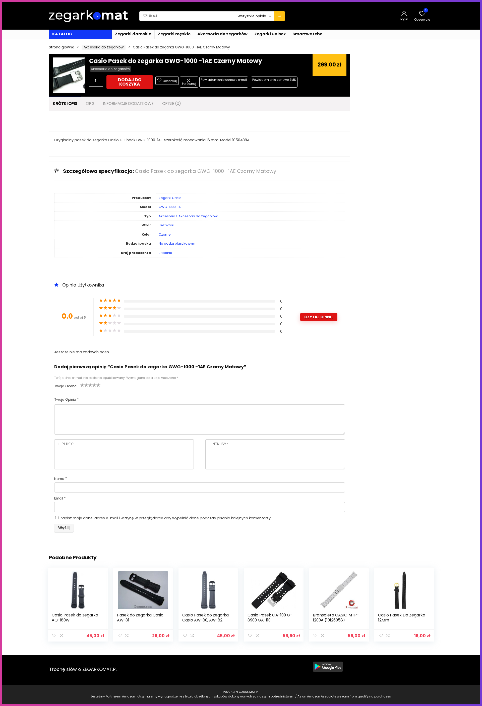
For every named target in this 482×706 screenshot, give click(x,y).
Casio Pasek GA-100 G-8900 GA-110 (270, 617)
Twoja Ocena (65, 386)
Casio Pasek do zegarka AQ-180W (75, 617)
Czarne (165, 234)
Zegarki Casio (170, 197)
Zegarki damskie (133, 34)
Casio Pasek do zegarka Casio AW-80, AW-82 (205, 617)
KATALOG (62, 34)
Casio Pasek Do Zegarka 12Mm (401, 617)
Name (60, 478)
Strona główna (61, 47)
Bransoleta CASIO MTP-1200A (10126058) (336, 617)
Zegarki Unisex (270, 34)
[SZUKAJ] (279, 16)
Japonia (165, 252)
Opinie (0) (171, 103)
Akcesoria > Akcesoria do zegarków (188, 216)
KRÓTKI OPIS (65, 103)
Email (60, 498)
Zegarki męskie (174, 34)
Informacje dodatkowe (128, 103)
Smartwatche (307, 34)
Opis (90, 103)
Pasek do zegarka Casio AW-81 (140, 617)
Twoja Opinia (66, 399)
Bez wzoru (167, 225)
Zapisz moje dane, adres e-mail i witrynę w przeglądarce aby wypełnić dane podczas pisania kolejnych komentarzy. (165, 518)
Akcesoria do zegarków (222, 34)
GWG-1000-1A (170, 206)
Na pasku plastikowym (177, 243)
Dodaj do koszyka (130, 82)
